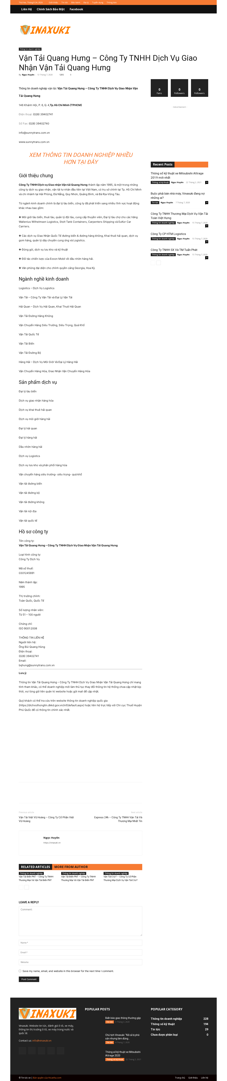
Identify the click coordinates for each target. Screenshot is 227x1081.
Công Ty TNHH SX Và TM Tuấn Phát (174, 250)
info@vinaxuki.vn (41, 1040)
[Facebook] (182, 2)
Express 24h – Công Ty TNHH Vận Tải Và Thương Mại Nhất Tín (118, 819)
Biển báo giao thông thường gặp (123, 1018)
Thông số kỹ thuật (160, 182)
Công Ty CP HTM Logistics (168, 234)
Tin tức (64, 2)
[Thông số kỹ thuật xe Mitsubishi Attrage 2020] (94, 1056)
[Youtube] (205, 2)
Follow (179, 80)
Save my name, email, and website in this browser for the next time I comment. (68, 970)
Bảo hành (75, 2)
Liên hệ (26, 9)
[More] (47, 795)
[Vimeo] (199, 2)
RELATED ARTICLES (35, 867)
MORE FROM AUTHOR (71, 867)
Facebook (76, 9)
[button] (204, 9)
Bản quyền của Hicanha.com (47, 1077)
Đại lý (86, 2)
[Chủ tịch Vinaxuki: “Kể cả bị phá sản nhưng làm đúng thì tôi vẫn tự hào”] (94, 1039)
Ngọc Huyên (28, 74)
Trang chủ (180, 1077)
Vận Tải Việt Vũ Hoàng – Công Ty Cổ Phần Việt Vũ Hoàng (46, 819)
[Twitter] (193, 2)
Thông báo (112, 2)
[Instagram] (188, 2)
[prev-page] (21, 887)
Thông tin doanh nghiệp (30, 49)
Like (159, 80)
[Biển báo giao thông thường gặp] (94, 1022)
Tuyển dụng (97, 2)
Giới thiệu (53, 2)
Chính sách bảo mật (51, 9)
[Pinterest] (38, 795)
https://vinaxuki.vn (51, 842)
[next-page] (26, 887)
